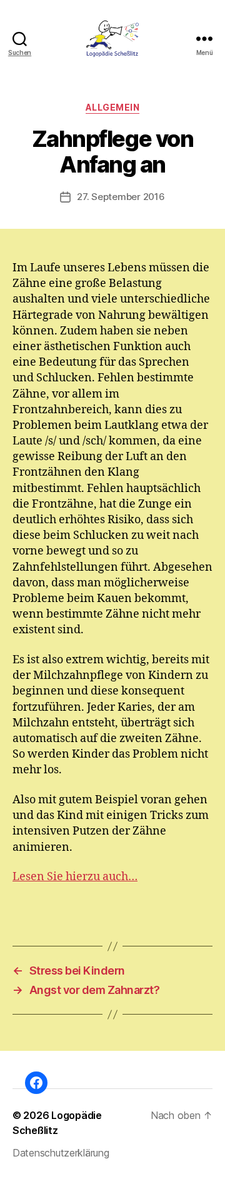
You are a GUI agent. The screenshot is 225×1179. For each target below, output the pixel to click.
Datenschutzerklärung (60, 1152)
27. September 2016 (120, 197)
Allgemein (113, 107)
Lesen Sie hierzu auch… (75, 877)
